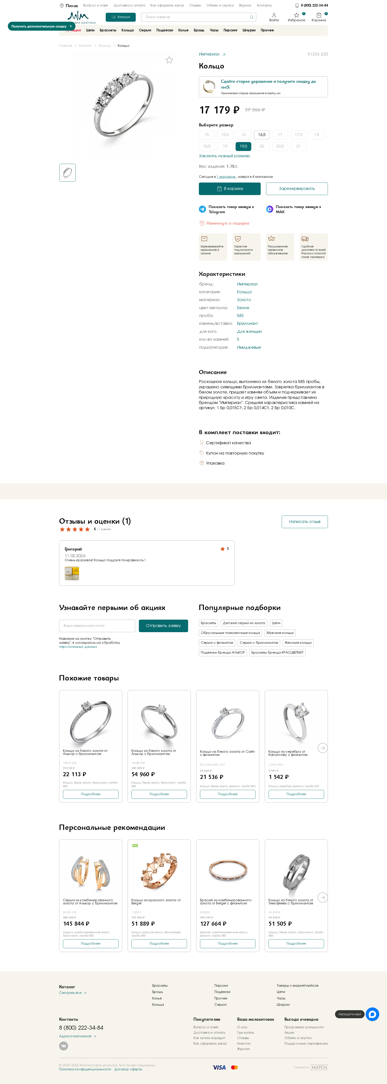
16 (243, 135)
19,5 (243, 147)
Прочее (267, 30)
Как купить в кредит (209, 1038)
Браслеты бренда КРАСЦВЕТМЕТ (277, 652)
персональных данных (78, 646)
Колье (157, 998)
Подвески (222, 992)
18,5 (207, 147)
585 (240, 316)
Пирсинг (230, 30)
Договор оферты (128, 1069)
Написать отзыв (304, 522)
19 (225, 147)
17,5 (298, 135)
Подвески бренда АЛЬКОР (223, 652)
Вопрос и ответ (95, 5)
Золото (244, 300)
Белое (243, 308)
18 (317, 135)
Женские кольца (298, 642)
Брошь (157, 992)
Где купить (245, 1032)
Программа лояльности (304, 1027)
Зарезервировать (297, 189)
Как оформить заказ (167, 5)
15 (206, 135)
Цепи (276, 623)
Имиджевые (249, 348)
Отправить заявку (163, 626)
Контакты (264, 5)
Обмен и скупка (220, 5)
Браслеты (208, 623)
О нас (242, 1027)
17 (280, 135)
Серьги (220, 1004)
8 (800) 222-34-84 (314, 5)
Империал (247, 284)
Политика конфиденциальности (85, 1069)
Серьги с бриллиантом (259, 642)
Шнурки (249, 30)
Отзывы (195, 5)
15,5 (225, 135)
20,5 (280, 147)
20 (262, 147)
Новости (244, 1043)
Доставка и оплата (129, 5)
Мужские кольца (280, 633)
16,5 (262, 135)
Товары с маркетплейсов (297, 985)
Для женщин (249, 332)
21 (298, 147)
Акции (76, 30)
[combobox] (198, 17)
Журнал (245, 5)
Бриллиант (247, 324)
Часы (281, 998)
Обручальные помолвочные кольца (230, 633)
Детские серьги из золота (244, 623)
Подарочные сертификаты (306, 1043)
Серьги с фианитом (217, 642)
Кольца (244, 292)
